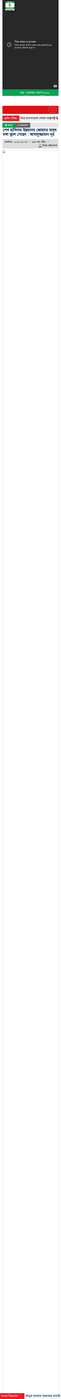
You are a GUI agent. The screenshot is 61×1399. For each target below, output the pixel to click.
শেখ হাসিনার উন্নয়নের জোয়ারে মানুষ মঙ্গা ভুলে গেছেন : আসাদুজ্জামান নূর (30, 132)
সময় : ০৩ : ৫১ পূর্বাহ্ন (34, 96)
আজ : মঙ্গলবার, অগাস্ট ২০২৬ (34, 92)
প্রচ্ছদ (10, 125)
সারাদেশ (24, 125)
